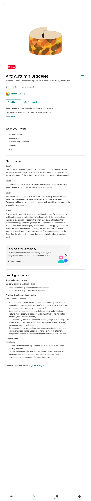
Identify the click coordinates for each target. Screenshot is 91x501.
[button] (11, 117)
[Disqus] (45, 396)
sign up (32, 366)
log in (41, 366)
